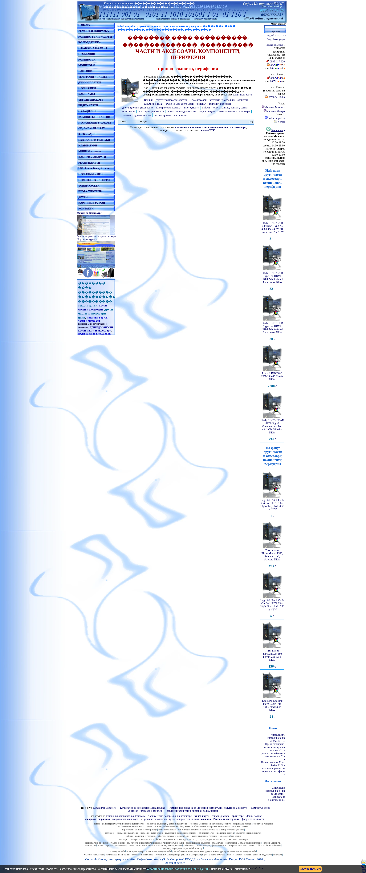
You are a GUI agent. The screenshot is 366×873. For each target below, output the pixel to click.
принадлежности (186, 111)
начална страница (171, 854)
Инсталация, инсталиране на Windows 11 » (276, 737)
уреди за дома (143, 115)
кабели (206, 107)
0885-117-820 (277, 61)
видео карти (159, 842)
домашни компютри (186, 833)
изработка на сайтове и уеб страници (139, 829)
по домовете (125, 816)
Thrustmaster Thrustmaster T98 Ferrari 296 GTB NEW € (272, 658)
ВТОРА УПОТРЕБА (90, 191)
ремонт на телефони (263, 823)
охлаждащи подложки (250, 842)
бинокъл (201, 103)
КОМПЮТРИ (87, 59)
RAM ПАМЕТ (86, 94)
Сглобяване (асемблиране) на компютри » (275, 790)
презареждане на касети (211, 839)
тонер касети (169, 839)
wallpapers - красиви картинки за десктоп (252, 854)
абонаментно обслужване (178, 826)
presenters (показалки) (222, 100)
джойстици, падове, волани (169, 845)
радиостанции (207, 111)
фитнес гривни (162, 115)
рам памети (132, 842)
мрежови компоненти (116, 845)
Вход (268, 39)
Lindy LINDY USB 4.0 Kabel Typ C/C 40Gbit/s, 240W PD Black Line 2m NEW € (272, 230)
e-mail (281, 121)
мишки (100, 845)
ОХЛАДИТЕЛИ (87, 111)
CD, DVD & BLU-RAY (91, 128)
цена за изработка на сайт (184, 819)
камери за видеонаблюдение (241, 845)
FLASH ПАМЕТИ (89, 162)
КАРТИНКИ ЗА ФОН (91, 202)
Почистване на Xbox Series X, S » (273, 764)
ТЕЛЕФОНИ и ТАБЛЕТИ (94, 76)
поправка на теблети (242, 823)
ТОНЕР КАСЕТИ (89, 185)
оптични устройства (271, 842)
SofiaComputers (126, 26)
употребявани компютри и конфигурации (192, 851)
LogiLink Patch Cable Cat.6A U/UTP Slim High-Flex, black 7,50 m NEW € (272, 608)
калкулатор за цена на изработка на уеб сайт (223, 829)
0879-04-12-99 (277, 97)
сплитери (244, 111)
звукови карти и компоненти (141, 845)
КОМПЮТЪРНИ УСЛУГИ (95, 36)
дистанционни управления (137, 107)
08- (277, 65)
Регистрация (279, 39)
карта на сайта (209, 854)
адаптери (243, 100)
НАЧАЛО (84, 25)
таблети (161, 836)
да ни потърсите (242, 94)
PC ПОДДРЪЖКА (89, 42)
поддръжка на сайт (167, 829)
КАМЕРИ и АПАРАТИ (92, 157)
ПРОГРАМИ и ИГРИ (91, 174)
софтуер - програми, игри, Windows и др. (183, 848)
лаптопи (151, 836)
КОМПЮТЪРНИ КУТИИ (94, 117)
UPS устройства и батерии (268, 845)
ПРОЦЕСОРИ (87, 88)
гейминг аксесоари (220, 103)
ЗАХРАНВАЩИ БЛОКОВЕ (94, 122)
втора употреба (117, 851)
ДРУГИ (83, 197)
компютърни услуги (111, 823)
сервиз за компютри (155, 826)
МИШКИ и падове (89, 151)
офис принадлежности (151, 111)
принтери (123, 839)
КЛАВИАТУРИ (87, 145)
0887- (277, 78)
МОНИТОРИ (86, 65)
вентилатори (231, 842)
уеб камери (188, 845)
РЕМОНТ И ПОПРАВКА (93, 31)
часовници (180, 115)
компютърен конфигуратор (249, 833)
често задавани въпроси (143, 854)
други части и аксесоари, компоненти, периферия (169, 26)
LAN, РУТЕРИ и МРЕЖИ (94, 139)
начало (97, 823)
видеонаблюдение (240, 826)
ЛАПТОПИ (85, 71)
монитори (236, 836)
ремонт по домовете (221, 823)
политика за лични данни (117, 854)
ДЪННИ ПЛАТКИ (89, 82)
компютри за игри (225, 833)
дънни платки (91, 842)
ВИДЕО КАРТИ (88, 105)
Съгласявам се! (310, 869)
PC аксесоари (199, 100)
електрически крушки (168, 107)
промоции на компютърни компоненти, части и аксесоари (210, 127)
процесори (104, 842)
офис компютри (206, 833)
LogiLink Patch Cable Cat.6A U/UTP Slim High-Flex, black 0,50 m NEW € (272, 508)
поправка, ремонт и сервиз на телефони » (273, 771)
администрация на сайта (120, 859)
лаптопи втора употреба (159, 851)
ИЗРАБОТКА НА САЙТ (92, 48)
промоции (109, 833)
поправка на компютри (133, 823)
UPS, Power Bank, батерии (94, 168)
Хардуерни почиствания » (276, 798)
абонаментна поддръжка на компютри (212, 826)
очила (170, 111)
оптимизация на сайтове (189, 829)
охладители (217, 842)
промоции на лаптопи (127, 833)
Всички (148, 100)
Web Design (230, 859)
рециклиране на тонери (237, 839)
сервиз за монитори (198, 823)
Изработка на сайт (206, 859)
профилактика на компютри (131, 826)
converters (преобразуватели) (172, 100)
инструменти (191, 107)
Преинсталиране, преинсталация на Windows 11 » (274, 747)
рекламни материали (191, 854)
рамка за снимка (227, 111)
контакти (277, 854)
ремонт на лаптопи (155, 819)
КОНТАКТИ (86, 208)
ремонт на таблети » (273, 753)
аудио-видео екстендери (180, 103)
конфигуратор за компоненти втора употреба (234, 851)
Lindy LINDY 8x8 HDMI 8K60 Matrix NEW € (272, 380)
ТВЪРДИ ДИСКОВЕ (90, 99)
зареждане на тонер (188, 839)
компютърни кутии (175, 842)
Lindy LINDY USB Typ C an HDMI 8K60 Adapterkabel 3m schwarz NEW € (272, 281)
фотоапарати (218, 845)
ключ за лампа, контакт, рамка (230, 107)
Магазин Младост (274, 107)
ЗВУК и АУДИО (88, 134)
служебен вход (224, 854)
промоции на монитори (151, 833)
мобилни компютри (135, 836)
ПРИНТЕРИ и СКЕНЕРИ (94, 180)
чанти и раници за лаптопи (204, 836)
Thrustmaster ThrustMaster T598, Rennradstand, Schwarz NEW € (272, 558)
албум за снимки (153, 103)
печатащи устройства (151, 839)
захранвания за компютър (198, 842)
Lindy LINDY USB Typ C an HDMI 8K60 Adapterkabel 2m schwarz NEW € (272, 331)
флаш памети (145, 842)
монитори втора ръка (136, 851)
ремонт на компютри (156, 823)
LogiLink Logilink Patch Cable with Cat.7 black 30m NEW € (272, 708)
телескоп (127, 115)
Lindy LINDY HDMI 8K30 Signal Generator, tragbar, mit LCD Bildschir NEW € (272, 430)
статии (159, 854)
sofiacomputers (276, 118)
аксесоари (225, 836)
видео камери (203, 845)
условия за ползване (94, 854)
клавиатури (90, 845)
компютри (169, 833)
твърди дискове (118, 842)
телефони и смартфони (178, 836)
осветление (128, 111)
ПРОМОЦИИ (86, 54)
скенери (133, 839)
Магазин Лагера (275, 111)
